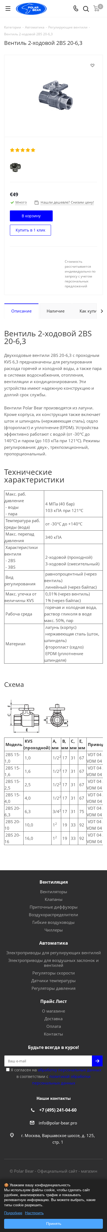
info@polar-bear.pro (58, 1123)
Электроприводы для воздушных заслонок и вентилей (53, 963)
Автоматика (53, 943)
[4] (28, 150)
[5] (33, 150)
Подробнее (13, 1213)
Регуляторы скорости (53, 973)
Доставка (53, 1018)
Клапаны (54, 899)
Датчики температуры (53, 980)
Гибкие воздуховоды (53, 922)
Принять (53, 1223)
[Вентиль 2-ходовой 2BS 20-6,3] (53, 95)
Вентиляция (54, 882)
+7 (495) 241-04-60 (58, 1110)
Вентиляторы (53, 891)
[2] (17, 150)
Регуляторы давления (53, 988)
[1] (12, 150)
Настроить (34, 1213)
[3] (23, 150)
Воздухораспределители (53, 914)
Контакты (53, 1034)
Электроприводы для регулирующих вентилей (53, 952)
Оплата (53, 1026)
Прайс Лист (53, 1001)
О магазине (53, 1011)
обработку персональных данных (69, 1069)
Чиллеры (53, 930)
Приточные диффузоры (54, 907)
